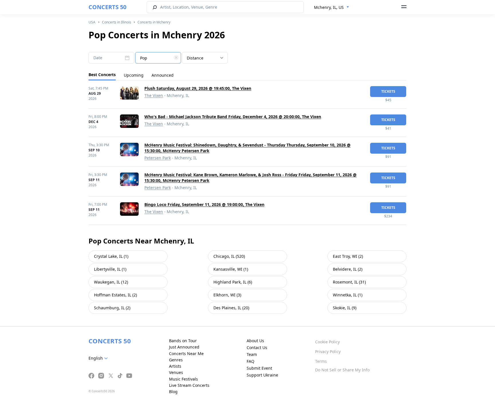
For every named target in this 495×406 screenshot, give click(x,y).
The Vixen (153, 95)
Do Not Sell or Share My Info (342, 370)
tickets (388, 91)
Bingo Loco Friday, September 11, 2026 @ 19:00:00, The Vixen (204, 204)
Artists (175, 366)
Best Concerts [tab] (102, 74)
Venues (176, 372)
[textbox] (158, 58)
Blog (173, 391)
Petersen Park (157, 158)
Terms (321, 361)
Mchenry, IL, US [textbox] (329, 7)
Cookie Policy (327, 341)
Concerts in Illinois (116, 22)
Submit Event (259, 368)
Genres (176, 360)
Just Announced (184, 347)
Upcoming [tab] (134, 75)
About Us (255, 340)
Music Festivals (183, 379)
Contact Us (257, 347)
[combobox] (331, 7)
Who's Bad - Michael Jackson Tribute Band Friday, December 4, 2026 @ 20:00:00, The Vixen (232, 116)
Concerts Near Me (186, 353)
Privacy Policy (328, 351)
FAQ (250, 361)
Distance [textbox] (195, 58)
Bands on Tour (183, 340)
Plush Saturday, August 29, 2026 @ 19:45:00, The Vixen (197, 88)
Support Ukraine (262, 375)
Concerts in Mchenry (154, 22)
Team (252, 354)
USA (92, 22)
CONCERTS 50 (107, 7)
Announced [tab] (163, 75)
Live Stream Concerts (189, 385)
